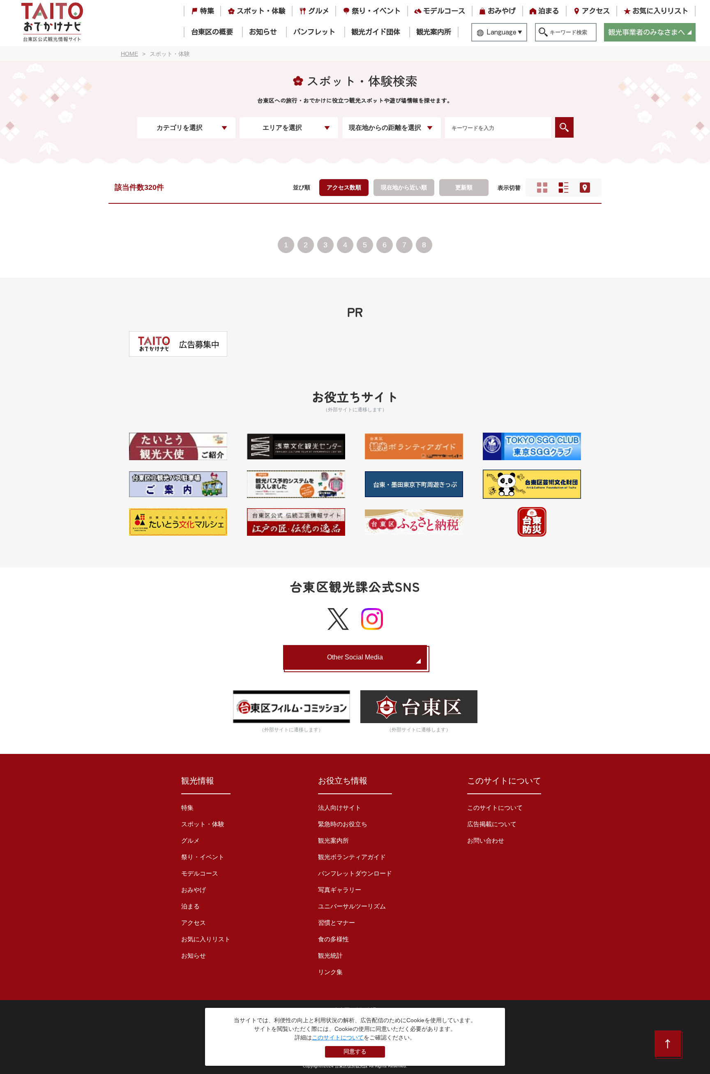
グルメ (318, 10)
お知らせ (263, 31)
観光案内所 (433, 31)
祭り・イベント (376, 10)
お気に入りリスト (660, 10)
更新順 (464, 187)
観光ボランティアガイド (352, 856)
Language (501, 31)
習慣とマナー (336, 922)
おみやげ (502, 10)
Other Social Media (355, 657)
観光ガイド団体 (375, 31)
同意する (355, 1051)
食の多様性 (333, 939)
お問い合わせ (485, 840)
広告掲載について (491, 823)
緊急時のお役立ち (342, 823)
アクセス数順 (344, 187)
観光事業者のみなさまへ (646, 32)
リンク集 (330, 971)
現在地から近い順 (404, 187)
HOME (129, 54)
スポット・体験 (261, 10)
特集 (207, 10)
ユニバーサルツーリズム (352, 906)
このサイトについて (495, 807)
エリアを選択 (282, 127)
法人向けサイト (339, 807)
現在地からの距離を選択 (385, 127)
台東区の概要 (212, 31)
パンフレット (314, 31)
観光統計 (330, 955)
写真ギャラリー (339, 889)
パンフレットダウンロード (355, 873)
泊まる (548, 10)
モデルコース (444, 10)
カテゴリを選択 (180, 127)
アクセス (596, 10)
